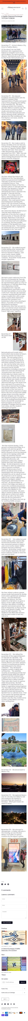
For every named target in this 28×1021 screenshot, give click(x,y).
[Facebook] (5, 1004)
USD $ (4, 999)
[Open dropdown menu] (25, 989)
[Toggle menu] (2, 8)
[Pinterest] (14, 1004)
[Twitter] (2, 1004)
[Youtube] (8, 1004)
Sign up (23, 982)
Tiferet (3, 975)
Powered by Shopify (6, 1009)
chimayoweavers (14, 8)
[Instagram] (11, 1004)
